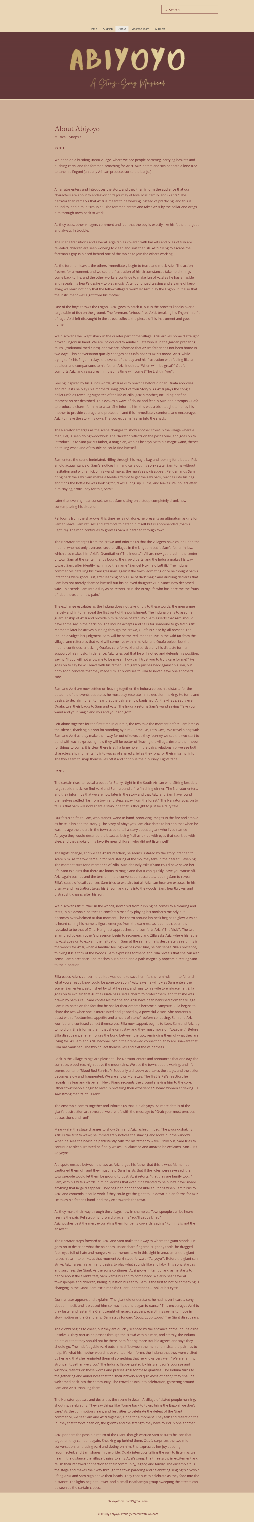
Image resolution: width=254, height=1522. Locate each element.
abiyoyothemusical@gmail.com (128, 1501)
